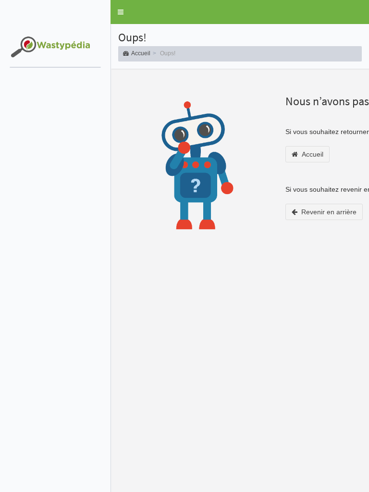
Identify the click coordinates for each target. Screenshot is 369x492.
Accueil (140, 53)
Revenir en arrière (327, 212)
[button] (121, 12)
